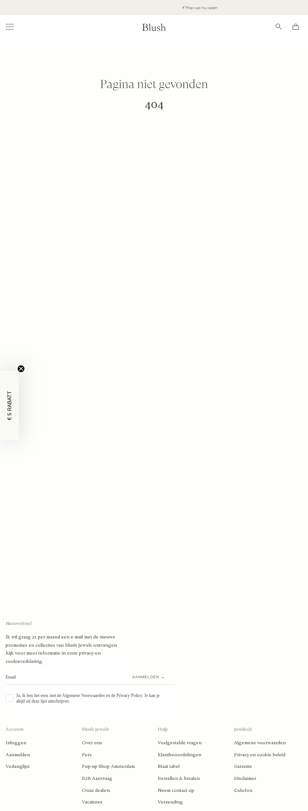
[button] (9, 405)
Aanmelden (18, 754)
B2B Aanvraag (97, 778)
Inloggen (16, 742)
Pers (87, 754)
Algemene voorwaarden (260, 742)
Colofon (243, 790)
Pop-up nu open (193, 7)
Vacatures (92, 802)
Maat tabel (169, 766)
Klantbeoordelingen (179, 754)
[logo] (154, 27)
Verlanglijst (18, 766)
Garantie (243, 766)
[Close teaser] (21, 368)
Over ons (92, 742)
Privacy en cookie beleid (259, 754)
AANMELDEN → (148, 677)
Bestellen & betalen (179, 778)
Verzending (170, 802)
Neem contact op (176, 790)
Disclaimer (245, 778)
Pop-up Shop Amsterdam (108, 766)
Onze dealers (96, 790)
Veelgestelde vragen (180, 742)
